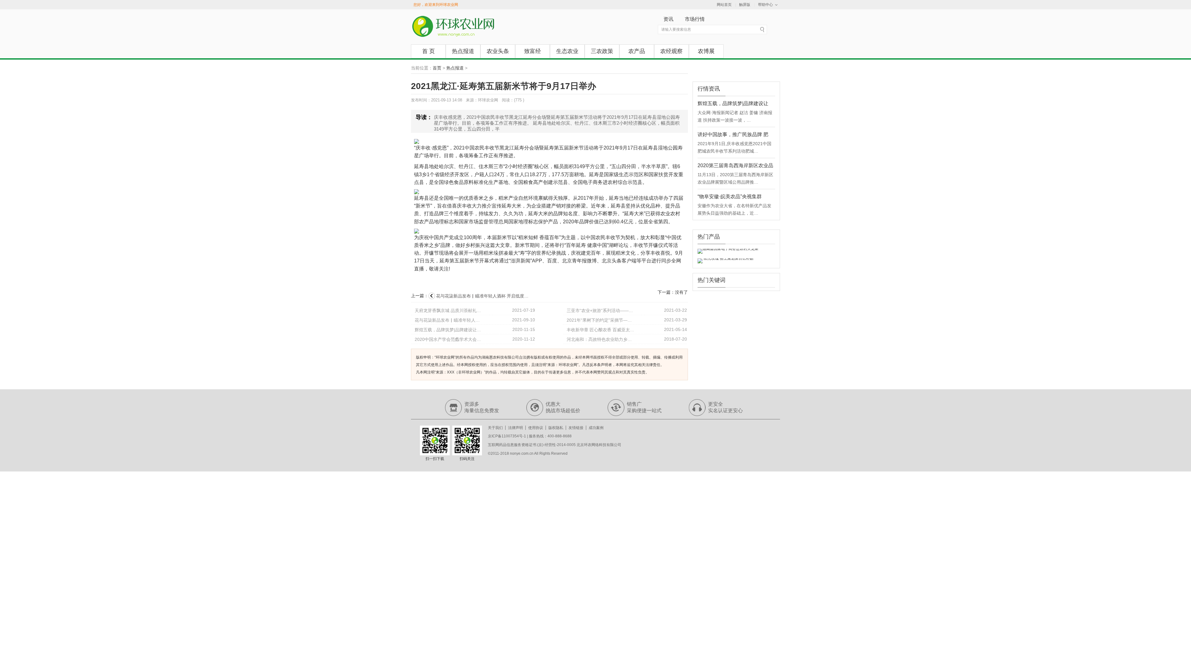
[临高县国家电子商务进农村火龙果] (728, 251)
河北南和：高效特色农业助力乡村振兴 (601, 339)
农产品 (636, 51)
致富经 (532, 51)
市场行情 (695, 19)
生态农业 (567, 51)
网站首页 (724, 4)
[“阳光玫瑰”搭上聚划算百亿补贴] (725, 260)
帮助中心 (765, 4)
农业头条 (498, 51)
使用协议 (535, 428)
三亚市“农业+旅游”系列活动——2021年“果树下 (601, 310)
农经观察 (671, 51)
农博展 (706, 51)
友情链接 (576, 428)
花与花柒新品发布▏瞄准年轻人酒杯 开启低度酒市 (449, 320)
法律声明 (515, 428)
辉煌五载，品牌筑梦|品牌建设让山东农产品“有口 (449, 329)
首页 (437, 67)
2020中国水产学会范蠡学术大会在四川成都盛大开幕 (449, 339)
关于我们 (495, 428)
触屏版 (744, 4)
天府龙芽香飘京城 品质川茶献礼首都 (449, 310)
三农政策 (602, 51)
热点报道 (463, 51)
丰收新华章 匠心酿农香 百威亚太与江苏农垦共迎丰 (601, 329)
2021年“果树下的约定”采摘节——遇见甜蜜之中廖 (601, 320)
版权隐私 (555, 428)
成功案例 (596, 428)
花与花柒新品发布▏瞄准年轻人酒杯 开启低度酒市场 (482, 295)
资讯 (668, 19)
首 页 (428, 51)
